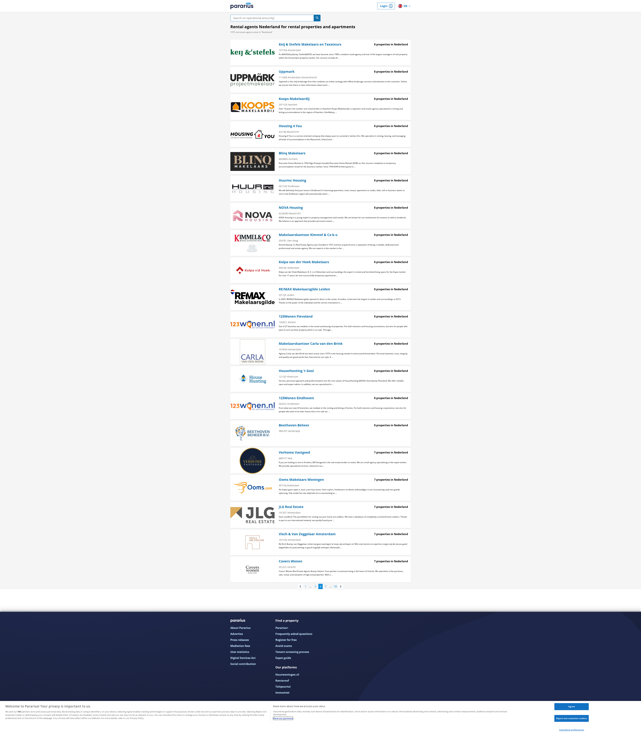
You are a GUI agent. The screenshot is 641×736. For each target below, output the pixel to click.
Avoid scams (283, 646)
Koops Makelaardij (294, 98)
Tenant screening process (292, 652)
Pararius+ (281, 628)
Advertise (236, 634)
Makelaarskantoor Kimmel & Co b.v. (308, 234)
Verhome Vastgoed (294, 452)
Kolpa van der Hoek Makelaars (304, 262)
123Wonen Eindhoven (296, 398)
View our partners (283, 718)
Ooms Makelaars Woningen (301, 479)
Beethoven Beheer (294, 425)
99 (335, 586)
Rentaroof (282, 680)
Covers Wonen (290, 561)
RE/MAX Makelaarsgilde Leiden (304, 289)
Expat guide (283, 658)
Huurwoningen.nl (287, 674)
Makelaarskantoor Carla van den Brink (311, 343)
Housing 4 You (290, 126)
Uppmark (286, 71)
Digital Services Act (243, 658)
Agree (571, 706)
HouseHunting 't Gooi (296, 371)
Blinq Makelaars (292, 153)
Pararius (241, 6)
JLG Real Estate (291, 507)
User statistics (239, 652)
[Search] (317, 18)
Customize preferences (571, 729)
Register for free (286, 640)
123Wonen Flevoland (296, 316)
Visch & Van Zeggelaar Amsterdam (307, 534)
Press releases (239, 640)
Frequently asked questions (293, 634)
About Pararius (240, 628)
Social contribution (243, 664)
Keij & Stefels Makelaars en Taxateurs (310, 44)
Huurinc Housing (292, 180)
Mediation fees (240, 646)
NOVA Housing (291, 207)
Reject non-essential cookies (571, 718)
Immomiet (282, 692)
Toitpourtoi (283, 686)
